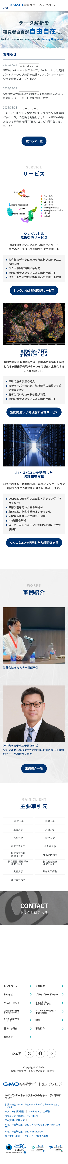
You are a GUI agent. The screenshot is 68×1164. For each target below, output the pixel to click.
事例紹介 (40, 1028)
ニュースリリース (29, 65)
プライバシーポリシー (47, 994)
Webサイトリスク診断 (39, 1111)
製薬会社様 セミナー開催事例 (20, 667)
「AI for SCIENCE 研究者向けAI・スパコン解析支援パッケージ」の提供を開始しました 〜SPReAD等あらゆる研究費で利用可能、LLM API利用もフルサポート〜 (33, 119)
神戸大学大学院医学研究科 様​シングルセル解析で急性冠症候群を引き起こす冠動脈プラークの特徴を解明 (33, 750)
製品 (38, 1019)
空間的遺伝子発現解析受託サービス (34, 412)
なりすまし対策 (12, 1136)
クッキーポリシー (13, 1003)
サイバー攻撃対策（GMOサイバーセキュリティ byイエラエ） (32, 1126)
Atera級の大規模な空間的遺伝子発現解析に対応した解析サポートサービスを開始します (33, 96)
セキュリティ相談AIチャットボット (22, 1115)
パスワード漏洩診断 (15, 1111)
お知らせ (8, 994)
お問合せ (8, 1037)
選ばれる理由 (10, 1028)
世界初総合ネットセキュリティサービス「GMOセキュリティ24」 (32, 1105)
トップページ (10, 985)
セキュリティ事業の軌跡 (36, 1135)
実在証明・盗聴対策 (15, 1120)
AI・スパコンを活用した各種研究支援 (34, 542)
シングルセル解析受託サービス (34, 290)
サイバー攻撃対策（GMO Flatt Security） (24, 1131)
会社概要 (40, 985)
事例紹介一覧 (34, 768)
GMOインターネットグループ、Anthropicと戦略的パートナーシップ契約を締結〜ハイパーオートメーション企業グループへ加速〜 (33, 74)
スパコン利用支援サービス (11, 1020)
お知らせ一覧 (34, 141)
